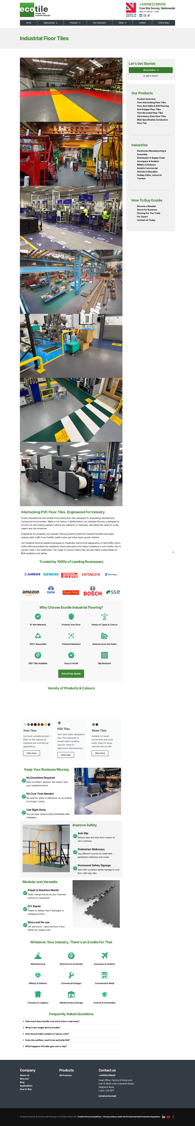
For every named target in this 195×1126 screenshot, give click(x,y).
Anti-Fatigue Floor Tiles (149, 109)
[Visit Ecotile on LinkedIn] (141, 16)
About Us (24, 1075)
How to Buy (26, 1089)
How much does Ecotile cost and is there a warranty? (52, 1021)
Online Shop (163, 23)
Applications (49, 23)
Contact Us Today (146, 220)
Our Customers (99, 23)
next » (173, 552)
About (121, 23)
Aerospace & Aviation (148, 161)
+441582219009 (152, 4)
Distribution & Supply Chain (151, 157)
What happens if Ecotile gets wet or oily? (46, 1046)
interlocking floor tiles (65, 518)
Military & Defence (146, 164)
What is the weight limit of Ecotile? (42, 1027)
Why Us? (24, 1078)
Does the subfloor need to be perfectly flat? (47, 1040)
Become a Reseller (146, 206)
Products (74, 23)
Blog (22, 1082)
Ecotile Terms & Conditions (90, 1116)
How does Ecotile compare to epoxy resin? (47, 1033)
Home (28, 23)
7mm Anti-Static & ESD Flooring (153, 106)
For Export (142, 216)
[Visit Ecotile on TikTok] (148, 16)
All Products (65, 1075)
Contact (142, 23)
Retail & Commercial (147, 168)
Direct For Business (147, 209)
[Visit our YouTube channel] (168, 1117)
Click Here (31, 753)
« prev (22, 552)
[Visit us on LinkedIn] (163, 1117)
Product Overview (146, 99)
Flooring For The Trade (148, 213)
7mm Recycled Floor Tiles (150, 112)
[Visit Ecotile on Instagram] (145, 16)
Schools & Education (147, 171)
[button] (71, 1021)
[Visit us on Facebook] (173, 1117)
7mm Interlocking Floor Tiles (151, 102)
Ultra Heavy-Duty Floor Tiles (151, 116)
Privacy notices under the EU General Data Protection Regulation (131, 1116)
